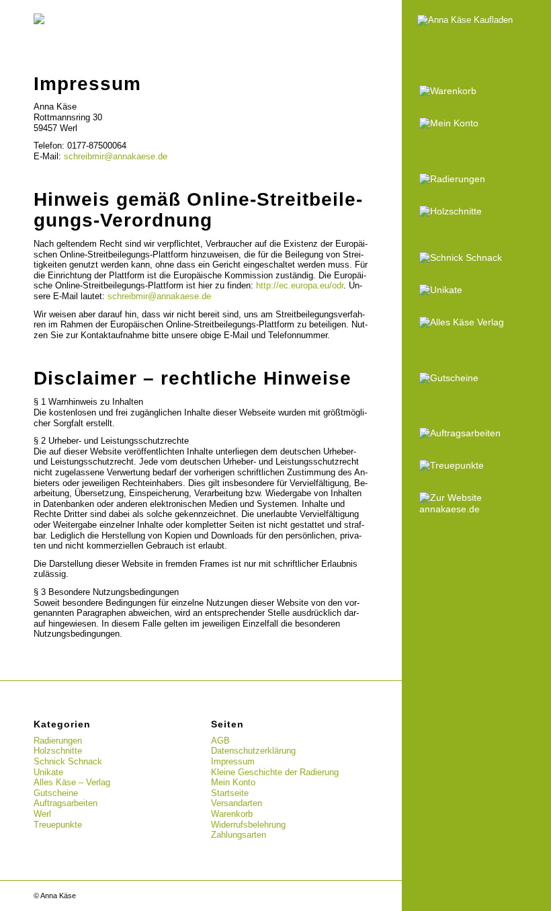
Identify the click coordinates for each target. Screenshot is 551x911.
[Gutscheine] (476, 378)
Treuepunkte (58, 825)
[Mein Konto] (476, 124)
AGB (220, 741)
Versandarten (236, 803)
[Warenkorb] (476, 91)
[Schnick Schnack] (476, 258)
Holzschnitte (58, 751)
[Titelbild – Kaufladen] (476, 34)
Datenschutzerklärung (253, 751)
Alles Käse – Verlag (72, 782)
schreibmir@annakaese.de (115, 156)
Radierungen (58, 741)
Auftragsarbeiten (65, 803)
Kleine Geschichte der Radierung (275, 772)
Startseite (230, 793)
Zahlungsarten (238, 835)
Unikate (48, 772)
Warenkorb (232, 814)
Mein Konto (233, 782)
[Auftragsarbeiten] (476, 434)
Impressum (233, 761)
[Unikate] (476, 290)
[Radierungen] (476, 179)
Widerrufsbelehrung (248, 825)
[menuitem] (476, 91)
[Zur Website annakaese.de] (476, 503)
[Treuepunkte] (476, 466)
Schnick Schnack (68, 761)
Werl (42, 814)
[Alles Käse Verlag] (476, 323)
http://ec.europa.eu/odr (299, 285)
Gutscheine (56, 793)
